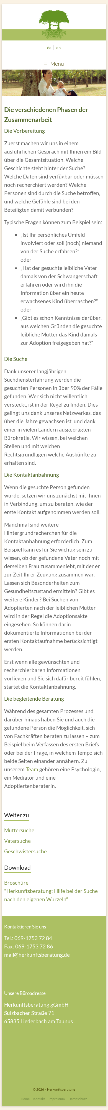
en (58, 47)
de (49, 47)
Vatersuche (17, 841)
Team (32, 769)
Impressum (56, 1099)
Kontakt (39, 1099)
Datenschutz (77, 1099)
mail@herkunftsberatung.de (37, 954)
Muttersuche (19, 830)
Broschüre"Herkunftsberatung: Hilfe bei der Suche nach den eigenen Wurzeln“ (51, 890)
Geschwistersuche (25, 851)
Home (25, 1099)
